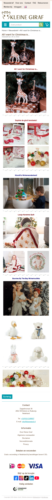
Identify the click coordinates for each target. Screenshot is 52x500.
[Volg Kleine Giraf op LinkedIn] (31, 478)
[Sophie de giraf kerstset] (26, 92)
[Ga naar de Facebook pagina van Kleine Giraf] (15, 478)
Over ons (19, 3)
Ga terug (7, 396)
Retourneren (43, 3)
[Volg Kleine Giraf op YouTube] (36, 478)
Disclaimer (26, 438)
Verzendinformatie (26, 441)
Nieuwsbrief (9, 3)
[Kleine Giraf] (26, 211)
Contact (28, 3)
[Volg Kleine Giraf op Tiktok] (26, 478)
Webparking (36, 497)
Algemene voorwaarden (26, 435)
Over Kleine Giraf (26, 432)
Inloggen (17, 7)
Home (4, 30)
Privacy (26, 444)
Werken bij (8, 7)
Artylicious (45, 497)
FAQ (34, 3)
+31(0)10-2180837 (27, 419)
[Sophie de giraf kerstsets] (26, 145)
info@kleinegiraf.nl (29, 422)
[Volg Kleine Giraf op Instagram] (20, 478)
